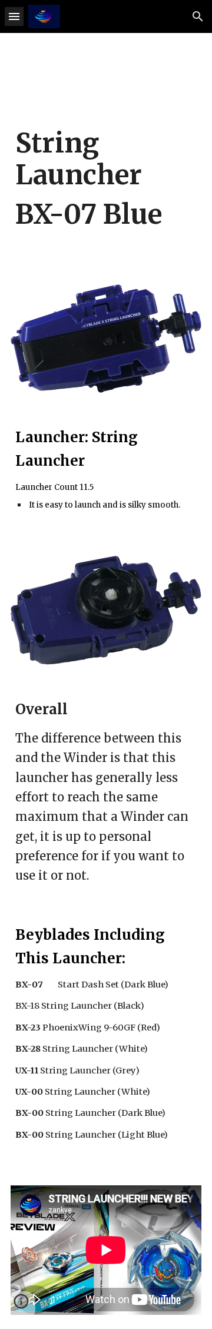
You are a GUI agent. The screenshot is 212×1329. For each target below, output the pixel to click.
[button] (14, 16)
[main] (106, 189)
